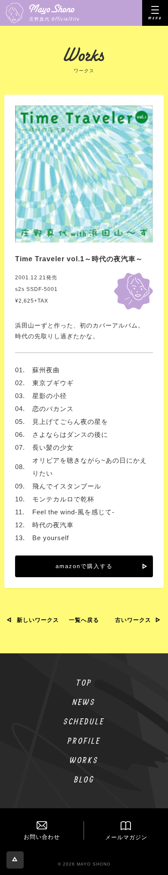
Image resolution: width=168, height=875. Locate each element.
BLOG (84, 779)
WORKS (84, 760)
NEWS (84, 702)
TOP (84, 682)
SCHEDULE (84, 721)
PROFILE (84, 740)
